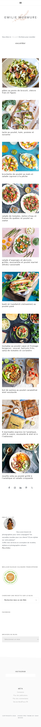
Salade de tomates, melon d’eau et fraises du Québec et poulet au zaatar (19, 218)
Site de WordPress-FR (20, 702)
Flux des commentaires (20, 698)
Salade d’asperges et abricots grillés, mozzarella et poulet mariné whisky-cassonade (20, 262)
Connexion (20, 692)
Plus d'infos (6, 548)
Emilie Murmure (20, 19)
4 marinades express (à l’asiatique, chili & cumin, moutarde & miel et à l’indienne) (20, 434)
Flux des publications (20, 695)
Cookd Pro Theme (25, 715)
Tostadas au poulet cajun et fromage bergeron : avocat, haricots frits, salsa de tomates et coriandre (20, 348)
